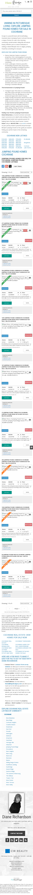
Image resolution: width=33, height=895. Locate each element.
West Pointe (9, 780)
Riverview (8, 758)
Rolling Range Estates (12, 762)
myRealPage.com (16, 880)
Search (16, 15)
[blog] (26, 840)
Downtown (9, 727)
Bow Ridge (9, 720)
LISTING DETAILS (7, 208)
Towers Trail (9, 778)
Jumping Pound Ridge (12, 747)
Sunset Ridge (10, 769)
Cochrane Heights (11, 722)
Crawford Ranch (10, 724)
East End (8, 729)
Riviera (8, 760)
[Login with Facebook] (3, 167)
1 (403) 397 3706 (6, 216)
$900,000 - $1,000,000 (19, 147)
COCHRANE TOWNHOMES (23, 641)
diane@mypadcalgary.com (16, 861)
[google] (12, 840)
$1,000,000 (27, 139)
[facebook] (7, 840)
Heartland (9, 740)
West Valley (9, 784)
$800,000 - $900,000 (19, 143)
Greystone (9, 738)
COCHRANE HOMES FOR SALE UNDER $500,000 (22, 645)
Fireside (8, 731)
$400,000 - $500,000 (12, 140)
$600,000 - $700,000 (12, 147)
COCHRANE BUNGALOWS (5, 645)
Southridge (9, 767)
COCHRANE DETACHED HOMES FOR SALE (22, 652)
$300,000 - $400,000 (5, 147)
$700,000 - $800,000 (19, 140)
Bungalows (27, 142)
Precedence (9, 749)
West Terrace (10, 782)
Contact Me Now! (16, 833)
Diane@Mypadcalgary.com (13, 684)
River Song (9, 753)
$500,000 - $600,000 (12, 143)
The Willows (9, 776)
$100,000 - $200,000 (5, 140)
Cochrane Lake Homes (27, 147)
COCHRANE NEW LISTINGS (7, 648)
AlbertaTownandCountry (17, 866)
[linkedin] (21, 840)
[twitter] (16, 840)
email (23, 123)
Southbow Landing (11, 764)
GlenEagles (9, 733)
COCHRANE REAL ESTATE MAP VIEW (7, 652)
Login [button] (17, 166)
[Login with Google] (6, 167)
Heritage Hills (10, 742)
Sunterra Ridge (10, 771)
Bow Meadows (10, 718)
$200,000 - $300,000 (5, 143)
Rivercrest (9, 756)
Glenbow (8, 736)
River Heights (10, 751)
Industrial (8, 744)
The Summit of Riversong (13, 773)
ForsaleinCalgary (16, 868)
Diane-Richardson (16, 865)
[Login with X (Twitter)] (10, 167)
